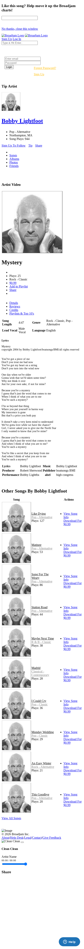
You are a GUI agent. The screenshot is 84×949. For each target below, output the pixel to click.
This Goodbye (40, 794)
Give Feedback (51, 837)
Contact (37, 837)
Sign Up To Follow (14, 145)
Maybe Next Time (42, 638)
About (5, 837)
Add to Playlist (18, 286)
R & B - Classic (41, 642)
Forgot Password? (45, 68)
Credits (13, 310)
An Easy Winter (41, 763)
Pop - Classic (39, 704)
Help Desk (16, 837)
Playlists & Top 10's (21, 313)
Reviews (14, 306)
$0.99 (12, 283)
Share (38, 145)
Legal (27, 837)
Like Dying (38, 513)
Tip (30, 145)
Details (13, 303)
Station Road (39, 607)
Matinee (36, 545)
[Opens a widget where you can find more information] (69, 942)
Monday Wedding (42, 732)
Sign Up (39, 74)
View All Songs (11, 818)
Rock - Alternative (42, 766)
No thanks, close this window (20, 28)
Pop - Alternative (41, 517)
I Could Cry (38, 701)
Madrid (35, 668)
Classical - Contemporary (40, 673)
